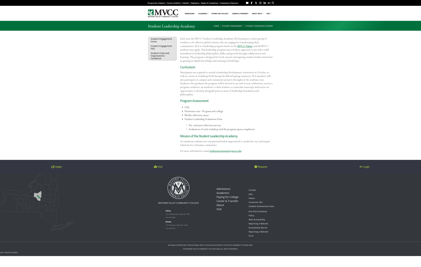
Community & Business (229, 3)
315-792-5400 (170, 217)
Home (216, 26)
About (220, 205)
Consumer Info (256, 202)
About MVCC (257, 14)
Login (366, 166)
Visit (268, 14)
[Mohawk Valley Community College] (163, 13)
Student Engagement (232, 26)
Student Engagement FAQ (161, 47)
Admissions (189, 14)
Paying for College (219, 14)
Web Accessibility (257, 219)
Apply (58, 166)
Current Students (174, 3)
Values (252, 198)
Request (262, 166)
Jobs (251, 194)
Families (185, 3)
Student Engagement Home (161, 40)
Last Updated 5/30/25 (9, 252)
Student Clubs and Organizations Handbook (160, 56)
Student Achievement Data (261, 206)
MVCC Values (244, 46)
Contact (252, 190)
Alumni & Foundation (209, 3)
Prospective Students (156, 3)
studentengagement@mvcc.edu (225, 151)
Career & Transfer (240, 14)
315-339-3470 (170, 228)
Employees (195, 3)
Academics (202, 14)
